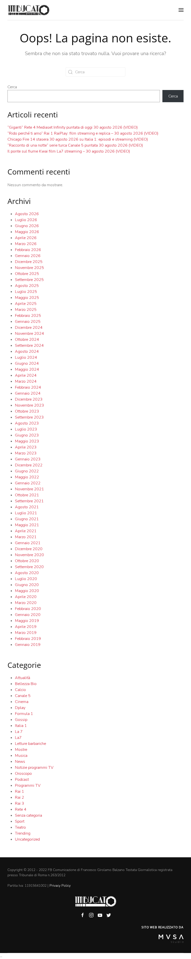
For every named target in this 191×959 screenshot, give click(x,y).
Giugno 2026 (27, 226)
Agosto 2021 (27, 507)
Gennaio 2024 (28, 393)
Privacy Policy (60, 885)
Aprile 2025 (26, 303)
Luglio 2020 (26, 579)
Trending (22, 833)
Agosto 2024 (27, 351)
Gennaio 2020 (28, 614)
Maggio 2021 (27, 525)
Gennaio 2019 (28, 644)
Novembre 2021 (29, 489)
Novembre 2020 (29, 555)
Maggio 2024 (27, 369)
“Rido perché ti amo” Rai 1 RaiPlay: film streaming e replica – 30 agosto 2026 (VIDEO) (82, 133)
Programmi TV (28, 785)
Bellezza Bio (26, 684)
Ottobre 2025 (27, 273)
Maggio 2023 (27, 441)
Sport (19, 821)
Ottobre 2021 (27, 495)
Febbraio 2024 (28, 387)
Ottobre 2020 (27, 561)
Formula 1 (24, 713)
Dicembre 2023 (29, 399)
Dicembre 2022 (29, 465)
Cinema (21, 701)
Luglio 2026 (26, 220)
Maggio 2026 (27, 232)
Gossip (21, 719)
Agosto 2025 (27, 285)
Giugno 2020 (27, 585)
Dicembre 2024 (29, 327)
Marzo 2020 (26, 603)
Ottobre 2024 (27, 339)
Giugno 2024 (27, 363)
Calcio (20, 690)
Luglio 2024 (26, 357)
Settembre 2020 (29, 567)
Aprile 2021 (26, 531)
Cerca (12, 87)
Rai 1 (19, 791)
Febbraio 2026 (28, 250)
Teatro (20, 827)
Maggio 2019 (27, 620)
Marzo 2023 (26, 453)
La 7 (19, 731)
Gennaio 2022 (28, 483)
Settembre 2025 (29, 279)
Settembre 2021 (29, 501)
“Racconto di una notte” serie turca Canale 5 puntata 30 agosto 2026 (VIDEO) (75, 145)
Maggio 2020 (27, 591)
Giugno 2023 (27, 435)
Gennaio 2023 (28, 459)
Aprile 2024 (26, 375)
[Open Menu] (181, 10)
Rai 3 (19, 803)
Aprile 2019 (26, 626)
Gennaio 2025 (28, 321)
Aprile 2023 (26, 447)
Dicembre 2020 (29, 549)
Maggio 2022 (27, 477)
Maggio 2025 (27, 297)
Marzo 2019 (26, 632)
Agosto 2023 (27, 423)
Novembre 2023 (29, 405)
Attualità (22, 678)
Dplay (20, 707)
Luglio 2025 (26, 291)
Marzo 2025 (26, 309)
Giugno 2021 (27, 519)
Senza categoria (28, 815)
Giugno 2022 (27, 471)
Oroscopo (23, 773)
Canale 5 (23, 695)
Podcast (22, 779)
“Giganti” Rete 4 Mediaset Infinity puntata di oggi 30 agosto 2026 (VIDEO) (72, 127)
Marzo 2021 (26, 537)
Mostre (21, 749)
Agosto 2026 (27, 214)
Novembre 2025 (29, 267)
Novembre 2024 (29, 333)
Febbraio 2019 (28, 638)
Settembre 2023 (29, 417)
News (20, 761)
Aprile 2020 (26, 597)
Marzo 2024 (26, 381)
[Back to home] (28, 10)
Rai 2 (19, 797)
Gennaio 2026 (28, 256)
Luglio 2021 (26, 513)
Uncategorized (27, 839)
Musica (21, 755)
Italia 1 (21, 725)
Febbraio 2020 (28, 608)
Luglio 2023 (26, 429)
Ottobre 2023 (27, 411)
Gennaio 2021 (28, 543)
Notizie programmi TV (34, 767)
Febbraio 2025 (28, 315)
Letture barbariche (30, 743)
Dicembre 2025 (29, 261)
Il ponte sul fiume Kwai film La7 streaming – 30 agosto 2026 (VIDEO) (68, 151)
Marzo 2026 (26, 244)
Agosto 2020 (27, 573)
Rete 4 (20, 809)
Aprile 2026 (26, 238)
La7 (18, 737)
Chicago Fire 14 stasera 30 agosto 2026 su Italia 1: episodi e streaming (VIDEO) (77, 139)
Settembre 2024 (29, 345)
